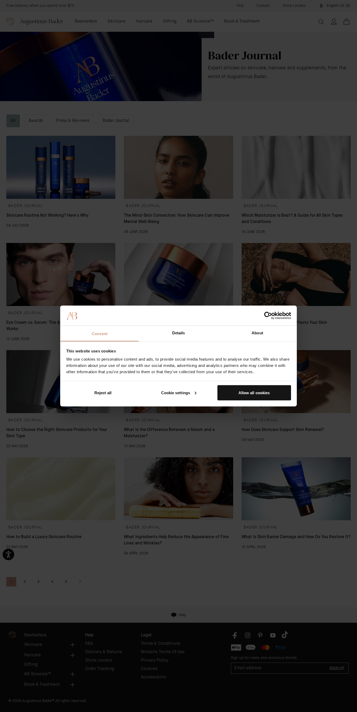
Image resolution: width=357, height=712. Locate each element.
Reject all (102, 392)
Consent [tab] (100, 333)
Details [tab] (178, 333)
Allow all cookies (254, 392)
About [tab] (257, 333)
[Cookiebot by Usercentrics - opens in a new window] (268, 315)
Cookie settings (175, 392)
